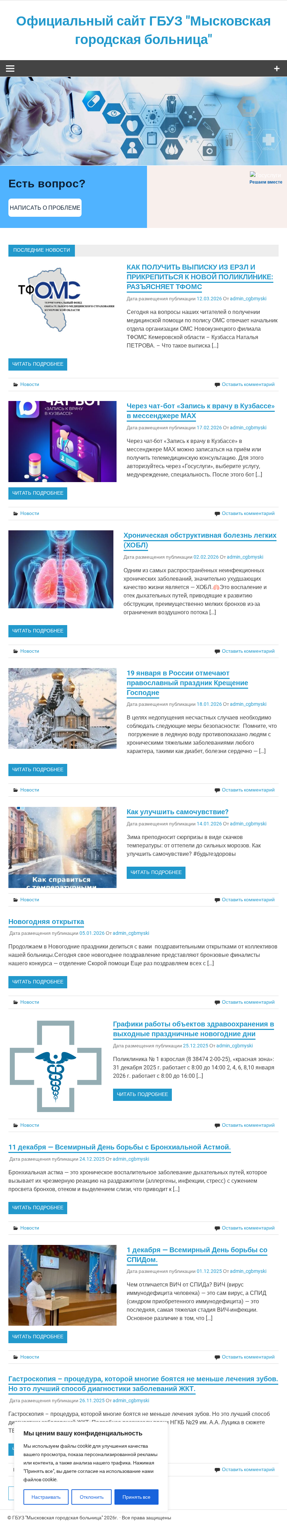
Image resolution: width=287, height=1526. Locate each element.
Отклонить (92, 1497)
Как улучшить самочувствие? (178, 812)
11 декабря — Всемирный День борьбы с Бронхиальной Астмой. (119, 1147)
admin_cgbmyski (248, 298)
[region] (91, 1467)
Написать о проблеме (45, 208)
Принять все (136, 1497)
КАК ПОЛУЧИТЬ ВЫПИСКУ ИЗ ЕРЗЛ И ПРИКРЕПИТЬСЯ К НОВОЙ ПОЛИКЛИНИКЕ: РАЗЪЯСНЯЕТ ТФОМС (200, 277)
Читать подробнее (37, 364)
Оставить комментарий (248, 384)
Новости (29, 384)
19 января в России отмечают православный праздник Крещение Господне (187, 683)
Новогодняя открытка (46, 921)
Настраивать (46, 1497)
